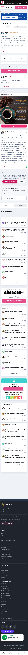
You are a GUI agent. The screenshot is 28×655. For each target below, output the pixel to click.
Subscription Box (5, 549)
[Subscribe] (13, 389)
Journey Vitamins (5, 595)
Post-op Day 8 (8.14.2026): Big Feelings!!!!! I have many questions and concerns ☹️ (14, 332)
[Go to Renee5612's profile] (3, 236)
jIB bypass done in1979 (11, 277)
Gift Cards (3, 559)
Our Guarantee (5, 613)
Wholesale (3, 616)
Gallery (3, 572)
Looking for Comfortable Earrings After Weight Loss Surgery (14, 463)
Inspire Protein (5, 588)
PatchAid (3, 584)
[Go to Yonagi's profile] (3, 230)
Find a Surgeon (5, 575)
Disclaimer (21, 645)
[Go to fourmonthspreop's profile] (3, 449)
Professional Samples (6, 618)
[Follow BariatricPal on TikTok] (15, 627)
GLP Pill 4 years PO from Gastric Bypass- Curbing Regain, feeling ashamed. (14, 450)
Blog (2, 535)
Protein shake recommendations (14, 413)
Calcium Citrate (9, 236)
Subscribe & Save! (5, 554)
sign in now (10, 191)
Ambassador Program (6, 556)
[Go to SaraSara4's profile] (2, 132)
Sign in (20, 17)
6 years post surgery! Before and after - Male (14, 247)
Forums (3, 568)
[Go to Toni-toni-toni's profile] (3, 272)
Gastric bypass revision (11, 241)
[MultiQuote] (2, 86)
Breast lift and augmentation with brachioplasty (14, 345)
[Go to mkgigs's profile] (2, 33)
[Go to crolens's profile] (3, 267)
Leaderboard (4, 570)
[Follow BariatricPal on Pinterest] (10, 627)
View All (13, 283)
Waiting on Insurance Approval (14, 408)
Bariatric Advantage (6, 598)
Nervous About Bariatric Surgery (14, 266)
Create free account (9, 181)
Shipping (3, 604)
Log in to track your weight (14, 300)
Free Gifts (3, 561)
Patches (7, 254)
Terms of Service (7, 645)
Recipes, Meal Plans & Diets (8, 540)
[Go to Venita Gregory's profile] (3, 444)
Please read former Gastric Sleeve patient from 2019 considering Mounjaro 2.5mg (14, 438)
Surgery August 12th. (11, 419)
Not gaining (8, 443)
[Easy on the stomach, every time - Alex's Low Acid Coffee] (14, 110)
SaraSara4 (7, 132)
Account (3, 609)
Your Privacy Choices (10, 648)
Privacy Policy (15, 645)
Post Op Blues (9, 271)
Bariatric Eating (5, 593)
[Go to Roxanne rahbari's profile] (3, 254)
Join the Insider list (7, 523)
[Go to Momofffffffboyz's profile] (3, 414)
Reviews (3, 545)
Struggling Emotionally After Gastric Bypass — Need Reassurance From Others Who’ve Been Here (15, 230)
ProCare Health (5, 591)
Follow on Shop (8, 631)
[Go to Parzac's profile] (3, 425)
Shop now (14, 126)
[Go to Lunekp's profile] (3, 247)
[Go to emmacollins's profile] (3, 223)
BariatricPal (4, 586)
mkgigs (7, 32)
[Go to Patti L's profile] (3, 277)
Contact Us (4, 611)
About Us (3, 533)
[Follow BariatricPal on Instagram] (6, 627)
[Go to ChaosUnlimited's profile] (3, 345)
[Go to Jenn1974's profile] (3, 242)
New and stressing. (10, 424)
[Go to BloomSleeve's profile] (3, 260)
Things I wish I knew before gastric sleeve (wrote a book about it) (15, 260)
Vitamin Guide (4, 547)
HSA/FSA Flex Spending (7, 538)
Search (3, 577)
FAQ (2, 542)
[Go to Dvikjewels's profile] (3, 463)
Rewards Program (5, 552)
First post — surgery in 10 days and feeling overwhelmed (15, 430)
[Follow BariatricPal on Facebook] (2, 627)
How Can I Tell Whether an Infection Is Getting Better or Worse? (15, 223)
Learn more (3, 2)
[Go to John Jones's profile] (3, 437)
